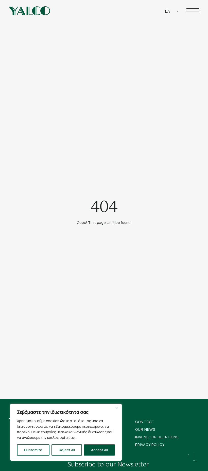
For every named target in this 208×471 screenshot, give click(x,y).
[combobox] (172, 11)
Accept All (99, 449)
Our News (145, 429)
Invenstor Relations (157, 437)
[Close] (116, 408)
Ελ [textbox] (167, 11)
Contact (144, 421)
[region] (66, 432)
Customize (33, 449)
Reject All (67, 449)
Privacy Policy (150, 444)
